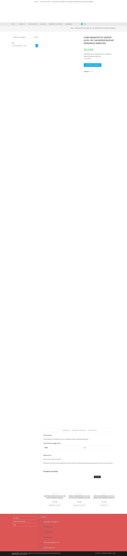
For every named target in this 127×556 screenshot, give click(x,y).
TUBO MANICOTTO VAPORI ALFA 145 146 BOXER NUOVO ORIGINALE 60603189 (95, 28)
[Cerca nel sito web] (113, 24)
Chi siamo (36, 1)
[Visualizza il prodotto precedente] (111, 37)
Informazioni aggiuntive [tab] (78, 430)
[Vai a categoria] (36, 37)
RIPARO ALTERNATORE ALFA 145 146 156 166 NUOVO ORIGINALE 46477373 (79, 497)
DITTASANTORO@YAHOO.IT (52, 542)
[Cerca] (36, 45)
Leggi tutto (104, 505)
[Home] (68, 28)
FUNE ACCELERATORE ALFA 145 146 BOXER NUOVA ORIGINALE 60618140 (104, 497)
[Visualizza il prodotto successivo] (114, 37)
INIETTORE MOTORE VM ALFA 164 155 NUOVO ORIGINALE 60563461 (55, 497)
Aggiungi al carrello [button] (54, 505)
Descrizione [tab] (65, 430)
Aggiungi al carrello (92, 65)
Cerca (13, 43)
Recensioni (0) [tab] (93, 430)
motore (91, 71)
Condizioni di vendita (45, 1)
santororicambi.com (49, 547)
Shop (52, 1)
